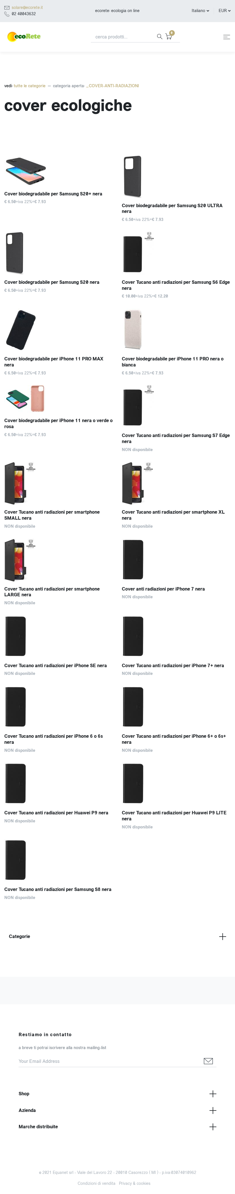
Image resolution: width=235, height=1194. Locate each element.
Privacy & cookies (134, 1183)
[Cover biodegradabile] (176, 176)
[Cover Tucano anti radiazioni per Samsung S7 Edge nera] (176, 406)
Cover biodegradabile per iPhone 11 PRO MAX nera (53, 362)
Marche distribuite (38, 1126)
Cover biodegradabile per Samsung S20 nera (51, 282)
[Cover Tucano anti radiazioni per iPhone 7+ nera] (176, 636)
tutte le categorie (29, 86)
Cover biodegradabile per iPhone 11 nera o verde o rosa (58, 423)
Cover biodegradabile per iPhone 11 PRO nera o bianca (173, 362)
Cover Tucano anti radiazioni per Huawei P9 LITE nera (174, 815)
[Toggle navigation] (226, 37)
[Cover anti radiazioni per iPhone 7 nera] (176, 560)
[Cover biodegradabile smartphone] (58, 171)
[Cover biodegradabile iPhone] (58, 330)
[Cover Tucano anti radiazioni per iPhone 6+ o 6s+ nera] (176, 707)
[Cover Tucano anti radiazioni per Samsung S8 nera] (58, 860)
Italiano (198, 10)
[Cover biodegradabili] (58, 253)
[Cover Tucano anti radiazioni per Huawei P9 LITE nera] (176, 783)
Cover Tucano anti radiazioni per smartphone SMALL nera (52, 515)
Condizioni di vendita (96, 1183)
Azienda (27, 1110)
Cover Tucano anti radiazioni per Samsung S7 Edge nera (176, 438)
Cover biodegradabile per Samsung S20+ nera (53, 194)
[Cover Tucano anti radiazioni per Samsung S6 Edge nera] (176, 253)
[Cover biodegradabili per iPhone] (176, 330)
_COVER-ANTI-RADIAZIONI (112, 86)
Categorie (19, 936)
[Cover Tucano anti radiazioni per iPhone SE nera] (58, 636)
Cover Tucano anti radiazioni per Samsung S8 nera (57, 889)
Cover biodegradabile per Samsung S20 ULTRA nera (172, 208)
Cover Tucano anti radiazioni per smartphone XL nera (173, 515)
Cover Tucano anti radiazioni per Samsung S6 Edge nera (176, 285)
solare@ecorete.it (27, 7)
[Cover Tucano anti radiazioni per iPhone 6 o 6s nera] (58, 707)
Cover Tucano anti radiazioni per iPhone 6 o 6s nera (53, 739)
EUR (223, 10)
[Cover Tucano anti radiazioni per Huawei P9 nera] (58, 783)
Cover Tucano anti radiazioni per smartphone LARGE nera (52, 592)
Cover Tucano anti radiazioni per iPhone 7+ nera (173, 665)
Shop (24, 1093)
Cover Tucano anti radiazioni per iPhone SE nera (55, 665)
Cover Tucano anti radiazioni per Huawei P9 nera (56, 812)
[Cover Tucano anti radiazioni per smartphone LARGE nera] (58, 560)
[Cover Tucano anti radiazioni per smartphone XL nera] (176, 483)
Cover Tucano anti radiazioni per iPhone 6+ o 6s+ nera (174, 739)
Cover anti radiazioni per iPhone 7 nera (163, 589)
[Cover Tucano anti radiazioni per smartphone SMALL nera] (58, 483)
